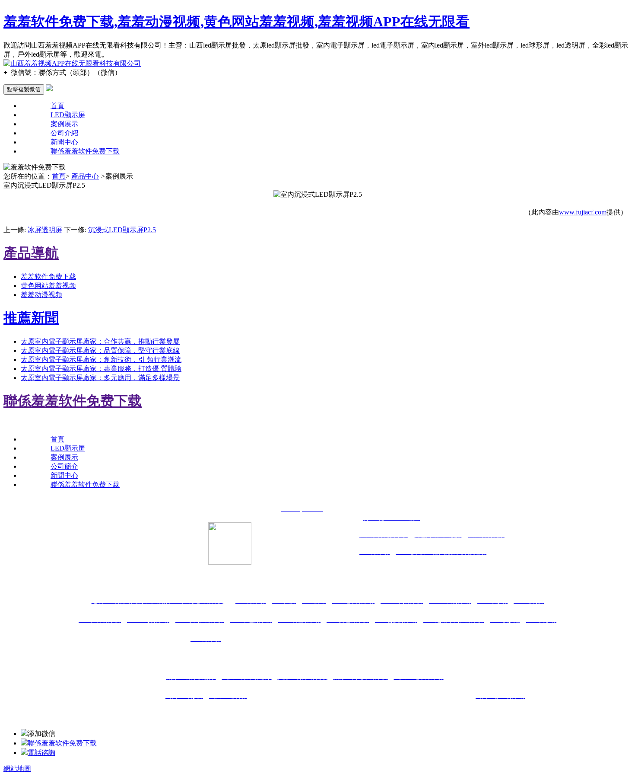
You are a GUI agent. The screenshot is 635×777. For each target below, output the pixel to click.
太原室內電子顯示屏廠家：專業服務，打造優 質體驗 (101, 368)
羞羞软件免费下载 (48, 276)
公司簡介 (64, 466)
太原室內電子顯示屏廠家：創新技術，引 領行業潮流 (101, 359)
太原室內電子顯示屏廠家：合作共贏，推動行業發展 (100, 341)
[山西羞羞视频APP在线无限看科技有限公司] (72, 63)
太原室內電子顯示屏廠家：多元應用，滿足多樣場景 (100, 377)
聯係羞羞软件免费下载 (85, 151)
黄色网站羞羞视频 (48, 285)
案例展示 (64, 124)
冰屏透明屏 (45, 229)
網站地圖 (17, 768)
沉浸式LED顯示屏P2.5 (122, 229)
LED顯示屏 (68, 114)
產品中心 (85, 176)
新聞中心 (64, 142)
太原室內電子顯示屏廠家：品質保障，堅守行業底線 (100, 350)
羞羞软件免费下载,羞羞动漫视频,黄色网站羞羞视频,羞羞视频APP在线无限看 (236, 21)
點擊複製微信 (24, 89)
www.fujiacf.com (582, 212)
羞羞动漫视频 (41, 294)
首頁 (57, 105)
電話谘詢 (41, 752)
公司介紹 (64, 133)
